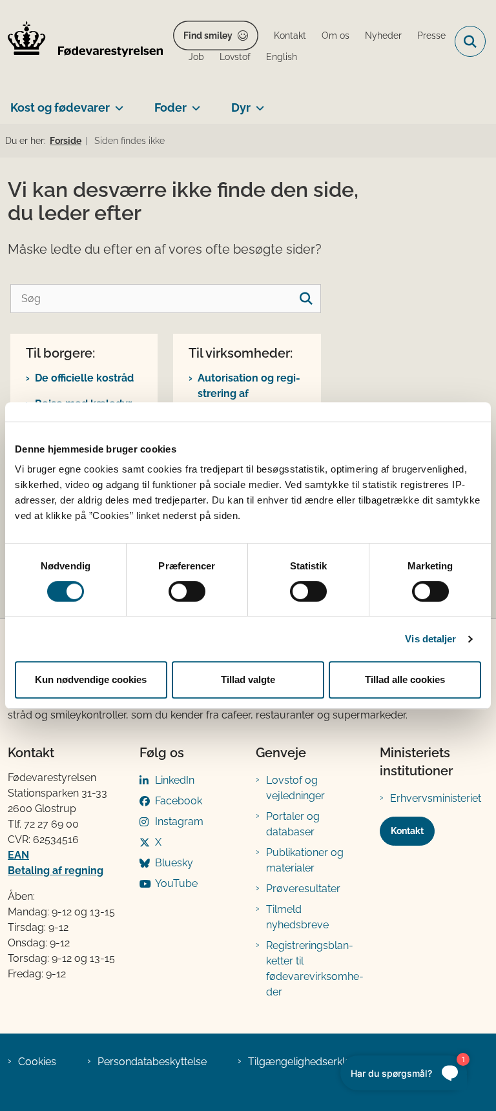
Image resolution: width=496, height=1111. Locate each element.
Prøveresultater (303, 888)
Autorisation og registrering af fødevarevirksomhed (250, 393)
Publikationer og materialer (305, 860)
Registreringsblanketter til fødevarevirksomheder (315, 968)
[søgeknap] (306, 298)
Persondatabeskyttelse (152, 1061)
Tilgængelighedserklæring (310, 1061)
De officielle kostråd (84, 378)
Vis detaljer (430, 638)
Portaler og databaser (293, 824)
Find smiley (207, 35)
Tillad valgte (248, 679)
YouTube (176, 883)
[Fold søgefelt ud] (470, 41)
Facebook (178, 801)
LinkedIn (174, 780)
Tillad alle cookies (405, 679)
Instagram (179, 821)
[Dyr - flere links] (257, 102)
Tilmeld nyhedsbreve (297, 917)
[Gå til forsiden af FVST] (81, 41)
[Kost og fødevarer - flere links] (116, 102)
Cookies (37, 1061)
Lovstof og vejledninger (295, 788)
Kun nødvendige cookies (91, 679)
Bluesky (174, 863)
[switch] (187, 591)
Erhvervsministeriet (435, 798)
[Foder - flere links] (193, 102)
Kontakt (407, 831)
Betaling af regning (55, 870)
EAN (18, 855)
